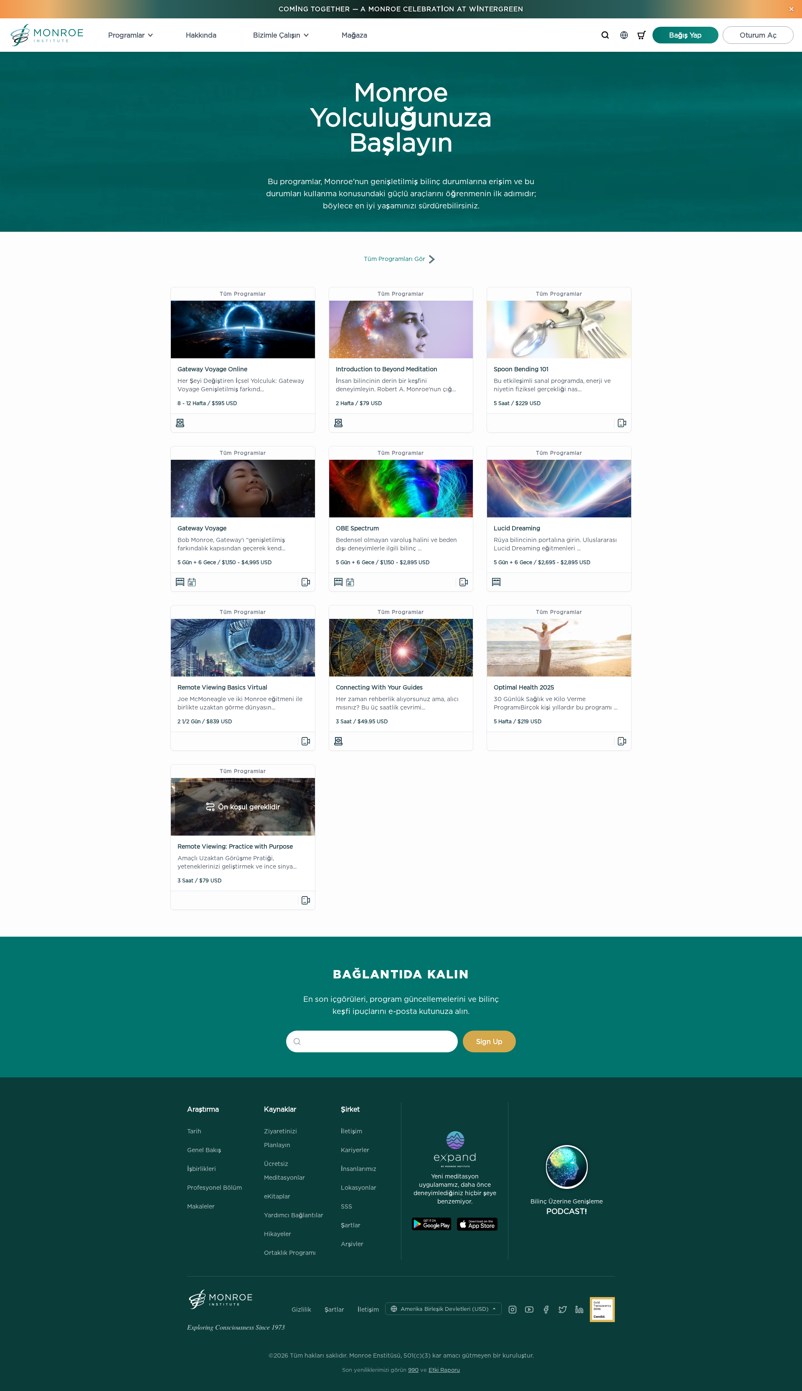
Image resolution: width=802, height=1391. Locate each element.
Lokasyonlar (358, 1187)
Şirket (350, 1109)
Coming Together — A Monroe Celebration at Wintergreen (401, 9)
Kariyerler (355, 1150)
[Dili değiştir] (624, 35)
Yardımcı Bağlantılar (293, 1215)
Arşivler (352, 1244)
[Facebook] (546, 1309)
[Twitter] (562, 1309)
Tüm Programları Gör (394, 259)
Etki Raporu (444, 1370)
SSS (346, 1206)
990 (413, 1370)
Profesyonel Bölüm (214, 1187)
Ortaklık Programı (290, 1252)
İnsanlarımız (358, 1169)
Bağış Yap (685, 35)
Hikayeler (277, 1234)
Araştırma (203, 1109)
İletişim (351, 1131)
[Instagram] (512, 1309)
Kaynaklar (280, 1109)
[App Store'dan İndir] (477, 1224)
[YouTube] (529, 1309)
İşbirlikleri (201, 1169)
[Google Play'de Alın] (431, 1224)
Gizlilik (301, 1309)
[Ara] (605, 35)
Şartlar (350, 1225)
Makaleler (201, 1206)
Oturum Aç (758, 35)
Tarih (194, 1131)
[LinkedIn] (579, 1309)
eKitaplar (277, 1196)
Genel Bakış (204, 1150)
